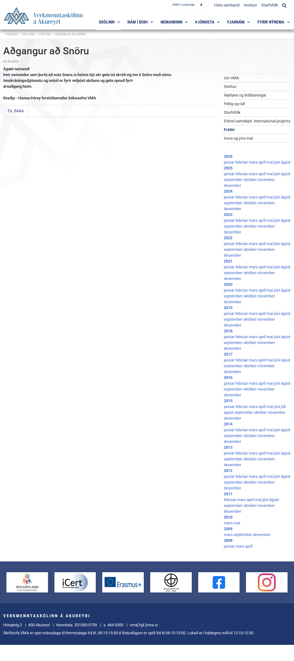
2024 (228, 191)
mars (253, 162)
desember (232, 185)
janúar (229, 162)
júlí (283, 406)
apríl (262, 162)
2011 (228, 494)
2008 (228, 540)
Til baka (16, 111)
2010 (228, 517)
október (250, 179)
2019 (228, 307)
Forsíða (11, 34)
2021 (228, 261)
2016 (228, 377)
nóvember (266, 179)
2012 (228, 470)
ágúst (286, 162)
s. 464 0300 (113, 625)
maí (270, 162)
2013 (228, 447)
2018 (228, 331)
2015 (228, 400)
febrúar (242, 162)
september (233, 179)
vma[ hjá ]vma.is (144, 625)
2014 (228, 424)
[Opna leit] (284, 5)
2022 (228, 238)
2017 (228, 354)
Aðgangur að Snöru (70, 34)
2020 (228, 284)
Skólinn (28, 34)
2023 (228, 214)
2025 (228, 168)
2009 (228, 529)
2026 (228, 156)
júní (277, 162)
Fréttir (45, 34)
